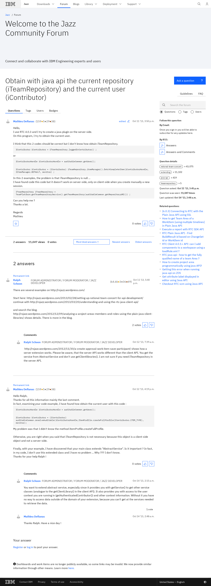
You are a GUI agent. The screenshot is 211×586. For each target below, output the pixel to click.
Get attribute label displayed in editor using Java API (180, 278)
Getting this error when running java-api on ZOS (180, 271)
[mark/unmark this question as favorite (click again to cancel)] (15, 223)
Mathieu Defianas (23, 121)
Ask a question (185, 80)
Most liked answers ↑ (87, 241)
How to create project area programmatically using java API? (182, 263)
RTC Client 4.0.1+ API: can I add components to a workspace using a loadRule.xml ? (183, 247)
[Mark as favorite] (15, 223)
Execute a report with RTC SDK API (183, 229)
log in (30, 547)
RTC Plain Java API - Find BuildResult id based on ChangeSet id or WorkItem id (183, 236)
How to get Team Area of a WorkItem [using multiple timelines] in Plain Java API (183, 222)
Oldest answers (143, 241)
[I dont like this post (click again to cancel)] (151, 223)
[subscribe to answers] (162, 145)
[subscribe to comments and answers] (162, 152)
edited (122, 121)
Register (18, 547)
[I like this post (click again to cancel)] (145, 223)
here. (71, 568)
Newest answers (121, 241)
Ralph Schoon (17, 281)
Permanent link (21, 275)
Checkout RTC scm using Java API (182, 283)
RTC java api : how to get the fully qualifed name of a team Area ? (182, 256)
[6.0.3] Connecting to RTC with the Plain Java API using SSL (182, 212)
